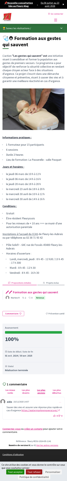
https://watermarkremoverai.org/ (40, 410)
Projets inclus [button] (52, 282)
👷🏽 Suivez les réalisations (16, 28)
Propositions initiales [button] (21, 282)
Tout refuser (34, 471)
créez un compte (33, 428)
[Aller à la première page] (25, 17)
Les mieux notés (10, 391)
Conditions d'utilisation (13, 454)
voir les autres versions (47, 445)
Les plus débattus (56, 391)
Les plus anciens (41, 391)
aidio (9, 401)
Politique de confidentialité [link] (34, 476)
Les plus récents (26, 391)
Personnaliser (52, 471)
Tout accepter (15, 471)
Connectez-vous (11, 428)
